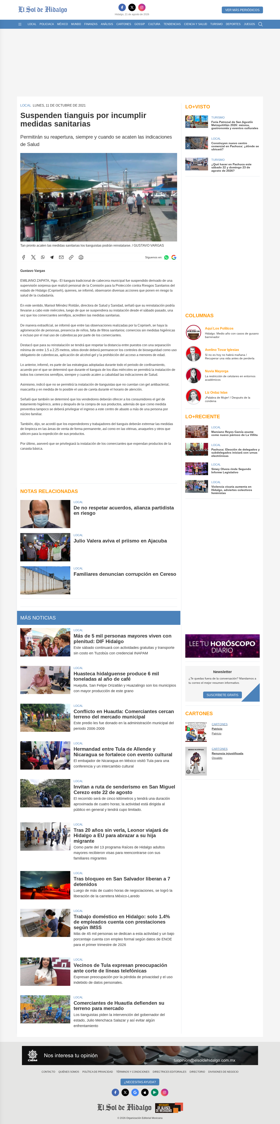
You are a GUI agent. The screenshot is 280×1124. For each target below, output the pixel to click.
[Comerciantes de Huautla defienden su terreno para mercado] (45, 1014)
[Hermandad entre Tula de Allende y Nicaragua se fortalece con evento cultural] (45, 757)
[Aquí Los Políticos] (193, 332)
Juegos (249, 24)
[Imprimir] (81, 257)
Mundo (76, 24)
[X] (132, 7)
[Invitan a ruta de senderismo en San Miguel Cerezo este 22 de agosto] (45, 798)
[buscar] (260, 24)
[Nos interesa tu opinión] (140, 1055)
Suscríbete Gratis (222, 695)
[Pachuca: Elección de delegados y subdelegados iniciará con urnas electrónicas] (196, 450)
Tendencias (172, 24)
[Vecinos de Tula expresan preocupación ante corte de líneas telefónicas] (45, 973)
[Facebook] (122, 7)
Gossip (139, 24)
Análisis (107, 24)
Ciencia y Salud (195, 24)
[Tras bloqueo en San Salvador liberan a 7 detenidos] (45, 887)
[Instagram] (142, 7)
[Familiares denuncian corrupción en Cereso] (45, 580)
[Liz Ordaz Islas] (193, 396)
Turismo (216, 24)
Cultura (154, 24)
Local (32, 24)
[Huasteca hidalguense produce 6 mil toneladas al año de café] (45, 682)
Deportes (233, 24)
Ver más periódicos (242, 10)
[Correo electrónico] (61, 257)
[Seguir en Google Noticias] (174, 257)
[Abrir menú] (20, 24)
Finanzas (91, 24)
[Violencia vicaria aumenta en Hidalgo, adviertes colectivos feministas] (196, 487)
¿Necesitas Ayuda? (140, 1082)
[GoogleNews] (135, 1092)
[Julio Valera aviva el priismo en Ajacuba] (45, 547)
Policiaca (47, 24)
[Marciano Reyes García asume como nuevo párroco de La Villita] (196, 431)
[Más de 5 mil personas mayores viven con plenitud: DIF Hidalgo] (45, 644)
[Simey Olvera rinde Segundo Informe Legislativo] (196, 468)
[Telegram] (52, 257)
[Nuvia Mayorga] (193, 375)
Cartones (123, 24)
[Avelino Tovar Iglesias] (193, 354)
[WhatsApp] (43, 257)
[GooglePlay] (154, 1092)
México (62, 24)
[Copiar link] (71, 257)
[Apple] (145, 1092)
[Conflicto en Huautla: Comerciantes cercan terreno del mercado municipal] (45, 720)
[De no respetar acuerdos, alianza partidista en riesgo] (45, 514)
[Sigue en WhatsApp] (166, 257)
